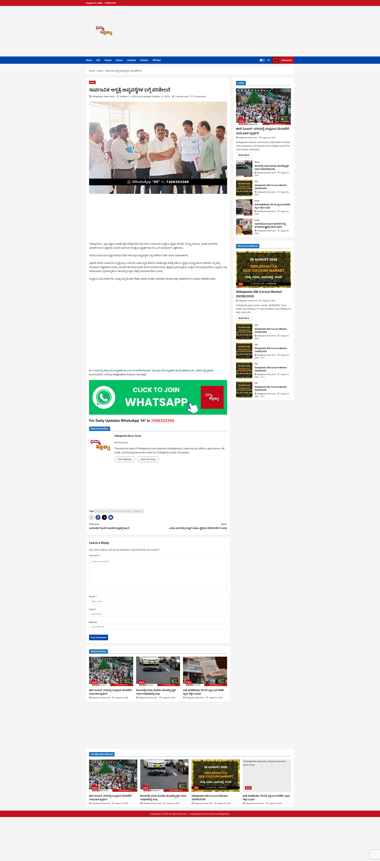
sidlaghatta (138, 511)
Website (93, 622)
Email (92, 609)
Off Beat (157, 60)
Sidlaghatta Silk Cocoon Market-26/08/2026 (244, 188)
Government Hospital (120, 511)
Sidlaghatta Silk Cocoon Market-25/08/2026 (244, 331)
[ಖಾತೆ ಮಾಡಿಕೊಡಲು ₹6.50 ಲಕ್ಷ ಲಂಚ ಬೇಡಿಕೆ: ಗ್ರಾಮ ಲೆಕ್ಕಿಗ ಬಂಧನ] (205, 671)
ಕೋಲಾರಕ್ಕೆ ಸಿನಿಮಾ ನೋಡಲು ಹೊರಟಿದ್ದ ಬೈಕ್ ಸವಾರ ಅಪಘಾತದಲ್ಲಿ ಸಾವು (244, 169)
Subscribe (286, 60)
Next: (198, 526)
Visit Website (124, 459)
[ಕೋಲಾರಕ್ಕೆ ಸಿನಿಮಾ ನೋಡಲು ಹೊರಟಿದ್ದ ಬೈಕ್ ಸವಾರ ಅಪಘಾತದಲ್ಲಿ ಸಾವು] (158, 671)
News (89, 60)
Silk (98, 60)
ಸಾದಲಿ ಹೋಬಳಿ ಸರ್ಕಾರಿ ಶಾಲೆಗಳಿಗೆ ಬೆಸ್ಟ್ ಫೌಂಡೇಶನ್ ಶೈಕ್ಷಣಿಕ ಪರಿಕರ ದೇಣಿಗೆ (244, 226)
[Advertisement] (232, 31)
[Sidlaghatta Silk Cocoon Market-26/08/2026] (263, 269)
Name (93, 596)
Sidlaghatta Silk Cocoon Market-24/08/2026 (244, 351)
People (107, 60)
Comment (94, 555)
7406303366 (162, 420)
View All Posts (148, 459)
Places (119, 60)
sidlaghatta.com (198, 813)
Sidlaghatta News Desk (103, 96)
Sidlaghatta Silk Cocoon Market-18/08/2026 (244, 389)
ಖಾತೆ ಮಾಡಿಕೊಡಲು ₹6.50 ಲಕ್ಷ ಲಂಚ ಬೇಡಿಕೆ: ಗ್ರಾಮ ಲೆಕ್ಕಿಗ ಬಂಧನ (244, 207)
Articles (144, 60)
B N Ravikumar (102, 511)
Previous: (109, 526)
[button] (269, 60)
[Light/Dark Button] (262, 60)
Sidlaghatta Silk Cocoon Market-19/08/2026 (244, 370)
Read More (245, 155)
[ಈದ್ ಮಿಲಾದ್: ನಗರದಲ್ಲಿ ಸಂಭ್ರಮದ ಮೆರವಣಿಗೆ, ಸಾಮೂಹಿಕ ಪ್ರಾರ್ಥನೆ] (111, 671)
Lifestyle (131, 60)
